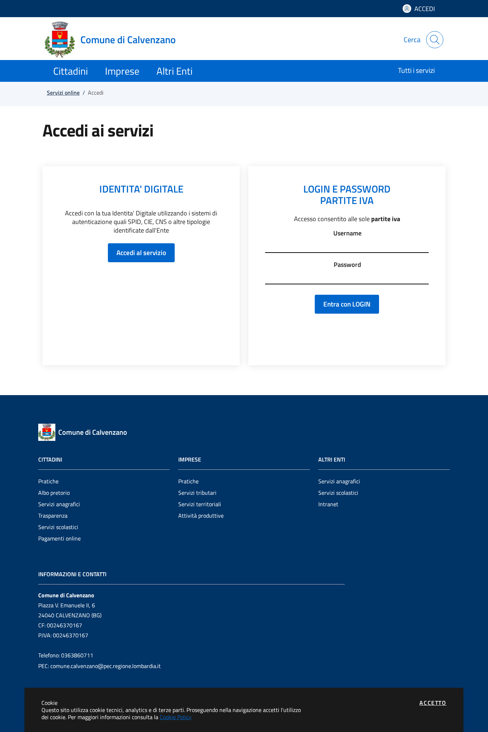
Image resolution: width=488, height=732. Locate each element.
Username (347, 233)
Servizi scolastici (58, 527)
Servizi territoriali (199, 504)
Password (347, 264)
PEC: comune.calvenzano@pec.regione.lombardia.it (99, 666)
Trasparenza (53, 515)
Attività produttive (201, 515)
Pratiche (48, 481)
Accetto (432, 703)
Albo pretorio (54, 492)
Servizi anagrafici (59, 504)
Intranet (328, 504)
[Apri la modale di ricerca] (434, 39)
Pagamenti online (59, 538)
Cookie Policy (175, 717)
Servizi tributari (197, 492)
